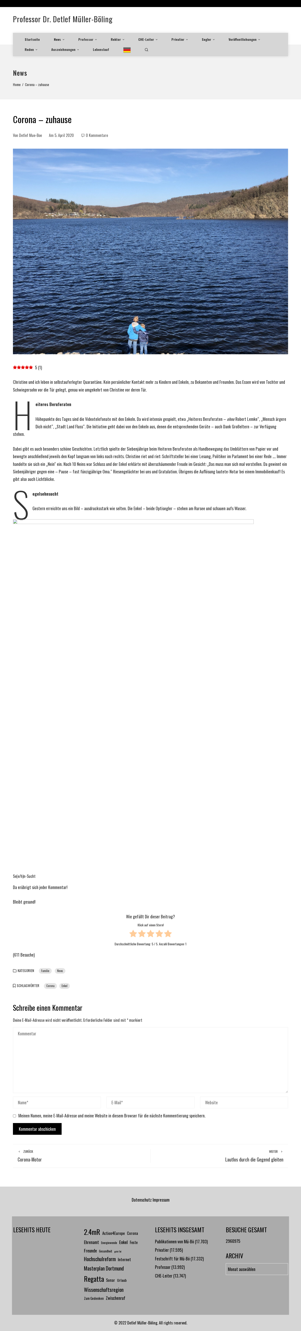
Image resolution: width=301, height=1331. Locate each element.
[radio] (133, 934)
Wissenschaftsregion (103, 1289)
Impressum (161, 1200)
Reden (29, 49)
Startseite (32, 39)
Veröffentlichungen (243, 39)
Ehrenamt (91, 1242)
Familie (45, 971)
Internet (124, 1259)
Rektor (116, 39)
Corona (50, 986)
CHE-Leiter (146, 39)
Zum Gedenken (94, 1298)
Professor (85, 39)
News (57, 39)
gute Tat (117, 1251)
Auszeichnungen (63, 49)
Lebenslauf (101, 49)
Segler (206, 39)
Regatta (94, 1279)
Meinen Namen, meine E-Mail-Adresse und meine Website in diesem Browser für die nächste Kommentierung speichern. (112, 1115)
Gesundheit (105, 1251)
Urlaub (122, 1280)
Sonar (110, 1280)
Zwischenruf (115, 1298)
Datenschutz (142, 1200)
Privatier (177, 39)
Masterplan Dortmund (104, 1268)
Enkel (64, 986)
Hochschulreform (100, 1259)
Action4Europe (113, 1233)
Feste (134, 1242)
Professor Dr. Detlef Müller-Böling (63, 18)
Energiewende (109, 1243)
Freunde (90, 1250)
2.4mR (92, 1232)
